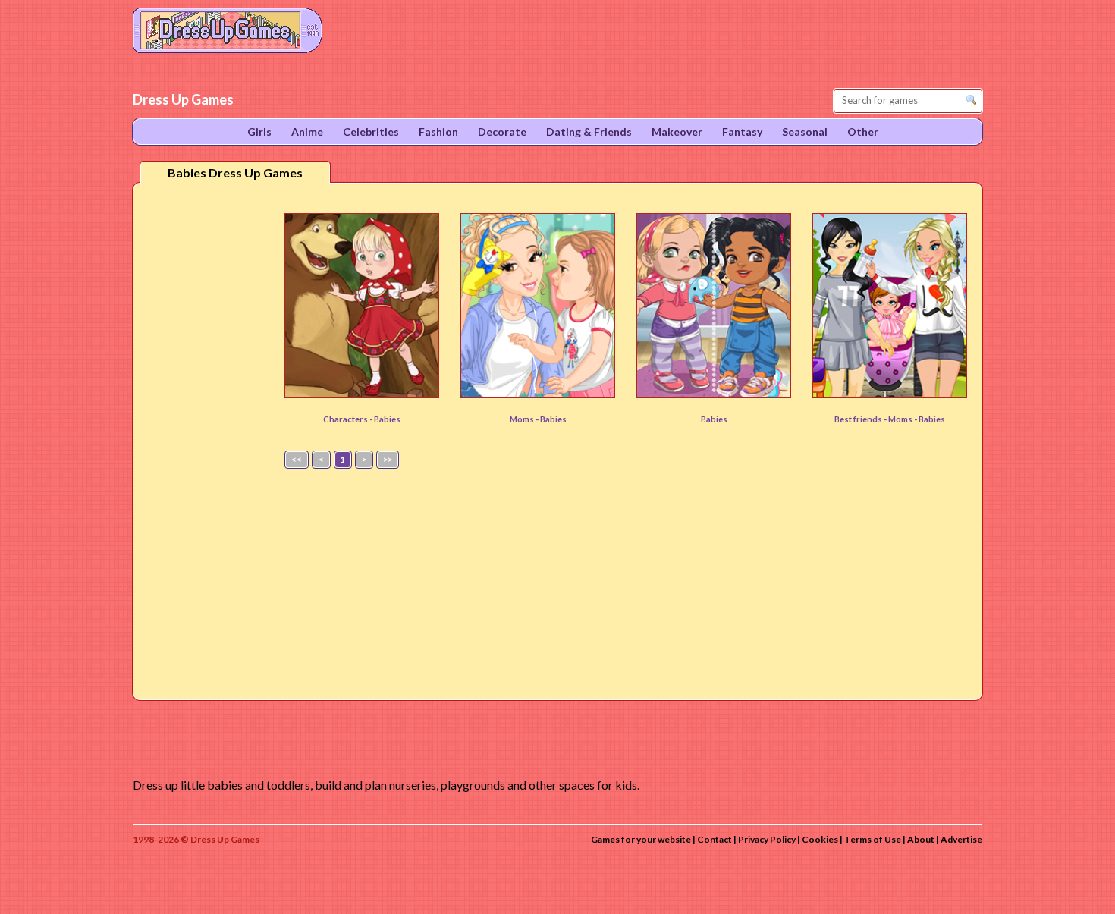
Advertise (961, 839)
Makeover (677, 131)
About (920, 839)
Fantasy (742, 131)
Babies (387, 419)
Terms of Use (872, 839)
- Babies (929, 419)
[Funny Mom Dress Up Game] (538, 305)
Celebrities (371, 131)
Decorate (502, 131)
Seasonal (805, 131)
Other (862, 131)
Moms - (525, 419)
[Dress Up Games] (227, 29)
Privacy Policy (767, 839)
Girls (259, 131)
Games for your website (641, 839)
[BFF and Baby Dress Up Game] (890, 305)
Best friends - (861, 419)
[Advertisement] (205, 431)
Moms (901, 419)
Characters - (348, 419)
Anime (307, 131)
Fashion (438, 131)
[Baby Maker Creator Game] (714, 305)
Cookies (820, 839)
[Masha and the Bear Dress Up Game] (362, 305)
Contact (714, 839)
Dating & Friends (589, 131)
